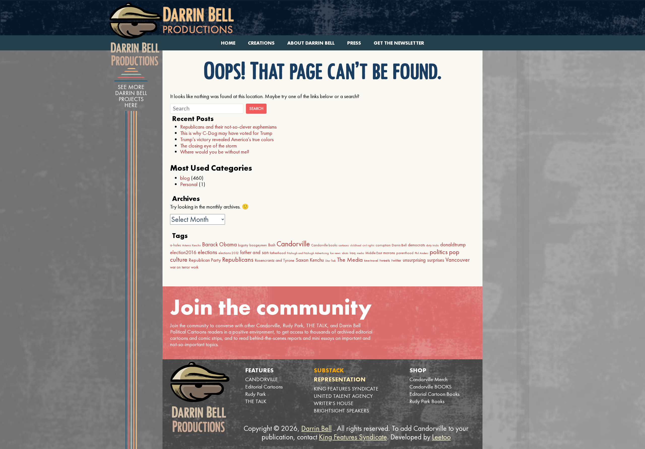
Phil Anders (421, 253)
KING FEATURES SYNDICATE (346, 388)
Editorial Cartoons (264, 386)
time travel (371, 260)
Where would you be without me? (214, 151)
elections (207, 252)
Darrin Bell (399, 245)
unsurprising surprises (423, 260)
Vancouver (457, 259)
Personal (189, 184)
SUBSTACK (329, 370)
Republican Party (205, 260)
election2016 (183, 252)
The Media (350, 259)
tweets (384, 260)
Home (228, 43)
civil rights (368, 245)
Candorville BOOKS (430, 386)
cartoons (344, 245)
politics (439, 252)
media (360, 253)
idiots (345, 253)
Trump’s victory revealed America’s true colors (227, 139)
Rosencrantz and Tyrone (274, 260)
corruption (383, 245)
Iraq (353, 253)
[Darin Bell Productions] (136, 34)
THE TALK (255, 401)
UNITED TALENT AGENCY (343, 396)
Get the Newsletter (399, 43)
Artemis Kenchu (191, 245)
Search (256, 108)
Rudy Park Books (426, 401)
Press (354, 43)
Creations (261, 43)
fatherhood (278, 253)
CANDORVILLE (261, 379)
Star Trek (330, 261)
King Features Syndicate (353, 437)
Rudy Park (255, 394)
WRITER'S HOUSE (333, 403)
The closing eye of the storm (208, 145)
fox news (335, 253)
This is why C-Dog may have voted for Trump (226, 133)
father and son (254, 252)
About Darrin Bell (311, 43)
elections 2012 (228, 253)
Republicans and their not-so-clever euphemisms (228, 126)
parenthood (404, 253)
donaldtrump (453, 244)
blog (185, 177)
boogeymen (258, 245)
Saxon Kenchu (310, 260)
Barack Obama (219, 244)
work (194, 267)
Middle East (373, 253)
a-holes (175, 245)
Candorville (293, 244)
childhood (355, 245)
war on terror (180, 267)
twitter (396, 260)
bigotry (243, 245)
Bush (271, 245)
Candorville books (324, 245)
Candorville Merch (428, 379)
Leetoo (441, 437)
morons (389, 252)
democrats (416, 245)
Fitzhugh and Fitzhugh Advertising (308, 253)
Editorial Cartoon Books (434, 394)
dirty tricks (432, 245)
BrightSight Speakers (341, 410)
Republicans (237, 259)
